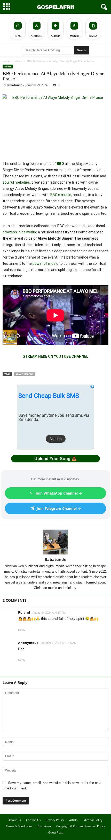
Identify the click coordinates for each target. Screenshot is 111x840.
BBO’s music (60, 195)
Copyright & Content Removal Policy (80, 826)
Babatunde (14, 85)
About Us (15, 820)
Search (81, 50)
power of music (45, 263)
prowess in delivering (20, 232)
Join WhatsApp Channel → (59, 493)
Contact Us (33, 820)
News (18, 61)
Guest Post (55, 832)
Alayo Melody (24, 374)
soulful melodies (16, 182)
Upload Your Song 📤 (55, 458)
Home (6, 61)
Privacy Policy (55, 820)
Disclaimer (44, 826)
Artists (73, 820)
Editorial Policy (92, 820)
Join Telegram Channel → (59, 508)
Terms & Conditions (19, 826)
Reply (21, 629)
